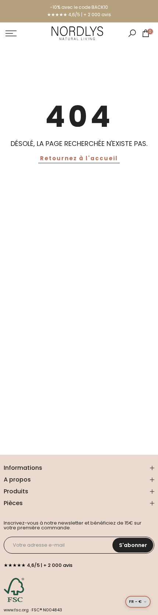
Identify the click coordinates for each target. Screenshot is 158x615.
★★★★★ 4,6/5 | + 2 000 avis (79, 14)
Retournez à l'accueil (79, 158)
